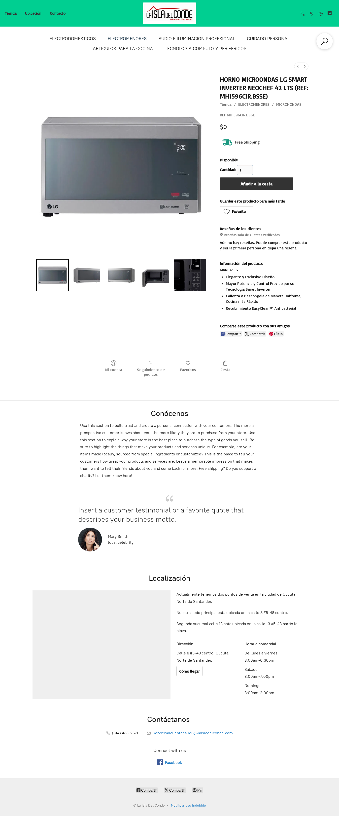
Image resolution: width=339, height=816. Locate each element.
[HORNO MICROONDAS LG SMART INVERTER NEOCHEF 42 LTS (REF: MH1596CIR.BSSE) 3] (155, 275)
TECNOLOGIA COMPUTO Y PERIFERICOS (205, 48)
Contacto (58, 13)
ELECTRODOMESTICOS (73, 38)
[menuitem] (297, 66)
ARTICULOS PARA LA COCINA (123, 48)
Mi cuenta (113, 369)
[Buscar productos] (324, 41)
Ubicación (33, 13)
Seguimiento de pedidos (151, 372)
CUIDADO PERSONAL (268, 38)
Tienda (11, 13)
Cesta (225, 369)
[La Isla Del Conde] (170, 13)
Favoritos (188, 369)
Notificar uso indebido (188, 805)
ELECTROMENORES (127, 38)
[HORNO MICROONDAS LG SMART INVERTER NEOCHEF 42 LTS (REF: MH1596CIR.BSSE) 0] (52, 275)
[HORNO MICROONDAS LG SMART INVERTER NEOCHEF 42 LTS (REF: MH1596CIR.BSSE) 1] (87, 275)
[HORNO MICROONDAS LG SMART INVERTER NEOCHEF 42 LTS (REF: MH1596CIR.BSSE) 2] (121, 275)
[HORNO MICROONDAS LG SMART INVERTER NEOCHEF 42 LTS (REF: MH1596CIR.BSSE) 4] (190, 275)
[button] (236, 211)
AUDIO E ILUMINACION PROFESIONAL (197, 38)
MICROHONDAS (289, 104)
